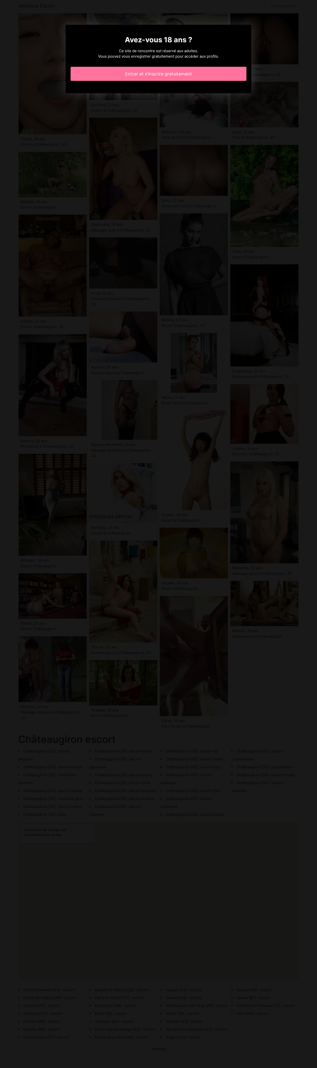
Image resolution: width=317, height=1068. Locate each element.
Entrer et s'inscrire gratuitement (158, 73)
